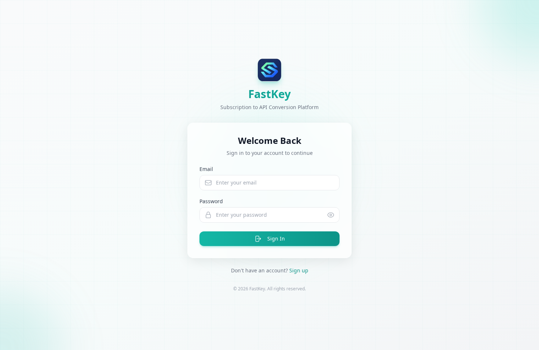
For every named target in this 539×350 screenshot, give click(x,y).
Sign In (276, 238)
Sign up (298, 270)
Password (211, 201)
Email (206, 168)
